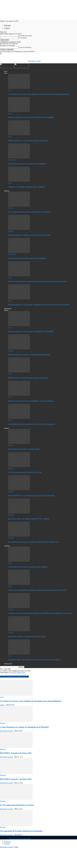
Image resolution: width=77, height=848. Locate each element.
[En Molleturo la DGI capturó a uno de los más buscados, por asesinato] (19, 418)
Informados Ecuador (6, 731)
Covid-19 (11, 609)
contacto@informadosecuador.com (20, 838)
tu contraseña (23, 38)
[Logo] (7, 68)
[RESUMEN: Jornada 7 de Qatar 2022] (19, 443)
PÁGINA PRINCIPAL (18, 672)
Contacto (7, 28)
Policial (6, 310)
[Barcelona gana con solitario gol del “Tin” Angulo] (19, 513)
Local (5, 73)
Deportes (6, 428)
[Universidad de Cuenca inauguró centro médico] (19, 561)
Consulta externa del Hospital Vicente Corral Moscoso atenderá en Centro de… (40, 613)
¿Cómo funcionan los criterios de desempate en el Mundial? (24, 727)
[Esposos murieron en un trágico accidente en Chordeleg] (19, 111)
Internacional (12, 160)
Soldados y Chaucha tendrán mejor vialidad (26, 187)
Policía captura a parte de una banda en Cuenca (28, 140)
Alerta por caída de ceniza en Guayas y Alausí (27, 636)
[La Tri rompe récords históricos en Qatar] (19, 466)
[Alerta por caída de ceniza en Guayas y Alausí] (19, 630)
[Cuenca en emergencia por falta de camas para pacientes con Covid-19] (19, 584)
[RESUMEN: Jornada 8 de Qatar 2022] (16, 747)
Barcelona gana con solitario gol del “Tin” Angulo (28, 519)
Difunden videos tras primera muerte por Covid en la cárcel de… (34, 659)
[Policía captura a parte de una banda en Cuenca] (19, 135)
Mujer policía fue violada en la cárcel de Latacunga (29, 235)
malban (2, 705)
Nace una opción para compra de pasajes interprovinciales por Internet (37, 281)
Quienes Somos (8, 663)
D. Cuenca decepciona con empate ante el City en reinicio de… (33, 542)
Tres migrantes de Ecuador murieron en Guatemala (29, 212)
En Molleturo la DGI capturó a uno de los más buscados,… (32, 424)
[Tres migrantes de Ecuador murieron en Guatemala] (19, 206)
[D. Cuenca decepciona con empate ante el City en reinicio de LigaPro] (19, 536)
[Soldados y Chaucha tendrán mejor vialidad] (19, 181)
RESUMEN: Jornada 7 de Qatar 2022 (24, 449)
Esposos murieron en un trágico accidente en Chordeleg (31, 117)
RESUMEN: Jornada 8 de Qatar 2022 (16, 753)
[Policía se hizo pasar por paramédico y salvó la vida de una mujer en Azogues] (19, 395)
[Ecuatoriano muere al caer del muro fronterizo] (19, 158)
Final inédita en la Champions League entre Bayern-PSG (31, 495)
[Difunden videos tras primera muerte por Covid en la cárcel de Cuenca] (19, 654)
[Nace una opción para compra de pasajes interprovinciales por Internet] (19, 276)
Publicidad (7, 25)
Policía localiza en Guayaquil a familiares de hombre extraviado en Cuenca (39, 304)
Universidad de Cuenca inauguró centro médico (27, 567)
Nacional (6, 190)
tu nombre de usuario (25, 35)
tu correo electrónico (25, 47)
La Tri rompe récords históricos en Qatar (25, 472)
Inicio (5, 71)
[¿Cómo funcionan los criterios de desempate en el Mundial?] (16, 721)
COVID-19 (7, 546)
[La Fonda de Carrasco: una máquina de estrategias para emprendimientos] (19, 88)
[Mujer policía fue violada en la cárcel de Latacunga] (19, 229)
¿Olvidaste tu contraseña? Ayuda (10, 42)
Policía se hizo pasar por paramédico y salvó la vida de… (31, 401)
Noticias (2, 723)
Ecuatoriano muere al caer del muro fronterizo (27, 164)
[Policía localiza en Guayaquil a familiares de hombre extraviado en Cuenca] (19, 299)
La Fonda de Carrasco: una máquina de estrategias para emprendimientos (38, 94)
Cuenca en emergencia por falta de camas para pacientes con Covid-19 (37, 590)
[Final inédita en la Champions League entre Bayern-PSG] (19, 490)
